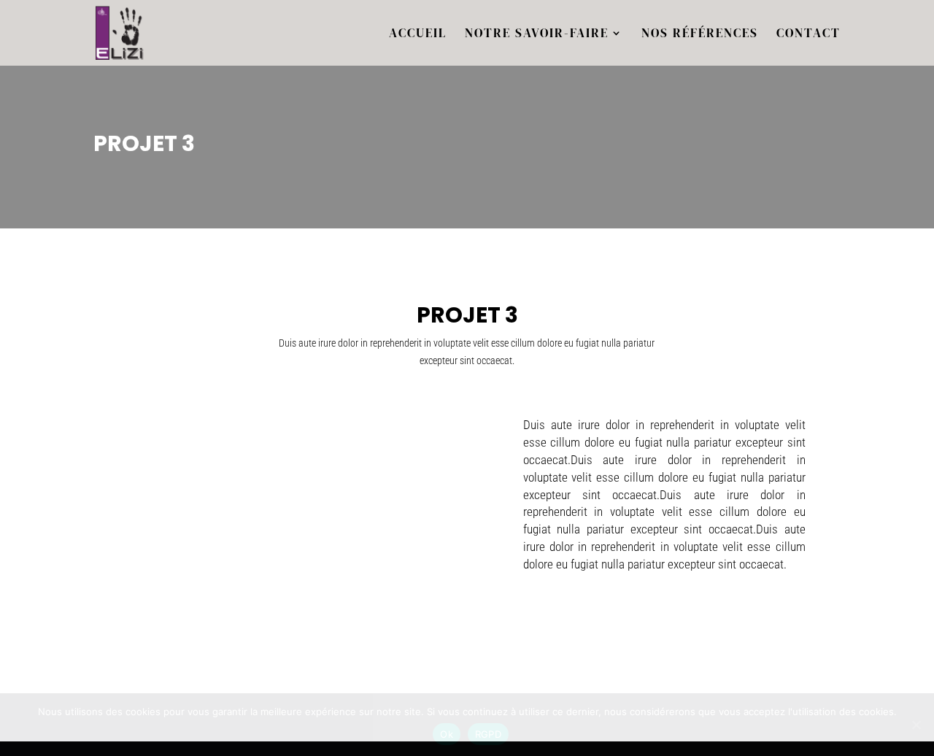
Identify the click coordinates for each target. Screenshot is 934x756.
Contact (808, 35)
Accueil (418, 35)
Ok (446, 734)
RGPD (488, 734)
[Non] (915, 724)
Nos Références (699, 35)
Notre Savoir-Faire (537, 35)
